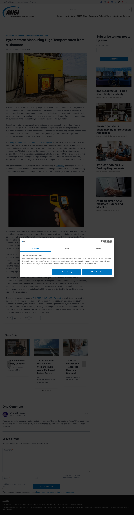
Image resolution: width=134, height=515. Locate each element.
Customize (65, 272)
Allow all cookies (97, 272)
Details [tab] (67, 248)
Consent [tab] (35, 248)
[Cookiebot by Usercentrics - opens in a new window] (102, 241)
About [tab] (98, 248)
